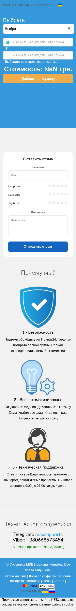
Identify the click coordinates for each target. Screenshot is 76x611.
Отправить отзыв (38, 246)
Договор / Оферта (42, 576)
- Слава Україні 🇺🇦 (32, 5)
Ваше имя (38, 167)
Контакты (33, 581)
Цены (47, 581)
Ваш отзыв (38, 212)
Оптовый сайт (15, 576)
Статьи (59, 581)
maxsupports (49, 534)
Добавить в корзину (38, 79)
